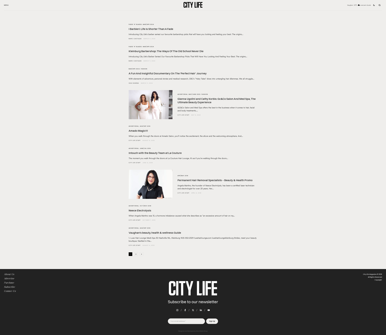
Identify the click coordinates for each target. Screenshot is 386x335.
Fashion (144, 69)
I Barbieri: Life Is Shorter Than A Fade (151, 29)
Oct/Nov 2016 (145, 206)
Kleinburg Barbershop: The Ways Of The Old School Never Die (166, 51)
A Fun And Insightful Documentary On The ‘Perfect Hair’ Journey (168, 73)
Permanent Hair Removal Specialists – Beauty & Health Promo (215, 180)
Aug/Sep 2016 (145, 228)
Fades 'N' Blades (135, 24)
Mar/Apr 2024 (148, 24)
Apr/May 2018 (183, 176)
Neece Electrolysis (140, 210)
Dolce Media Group (202, 331)
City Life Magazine (370, 274)
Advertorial (183, 94)
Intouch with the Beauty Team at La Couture (155, 153)
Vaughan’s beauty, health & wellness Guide (155, 232)
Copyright (378, 280)
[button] (6, 5)
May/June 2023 (194, 94)
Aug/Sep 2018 (145, 126)
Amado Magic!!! (138, 130)
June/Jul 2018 (145, 148)
